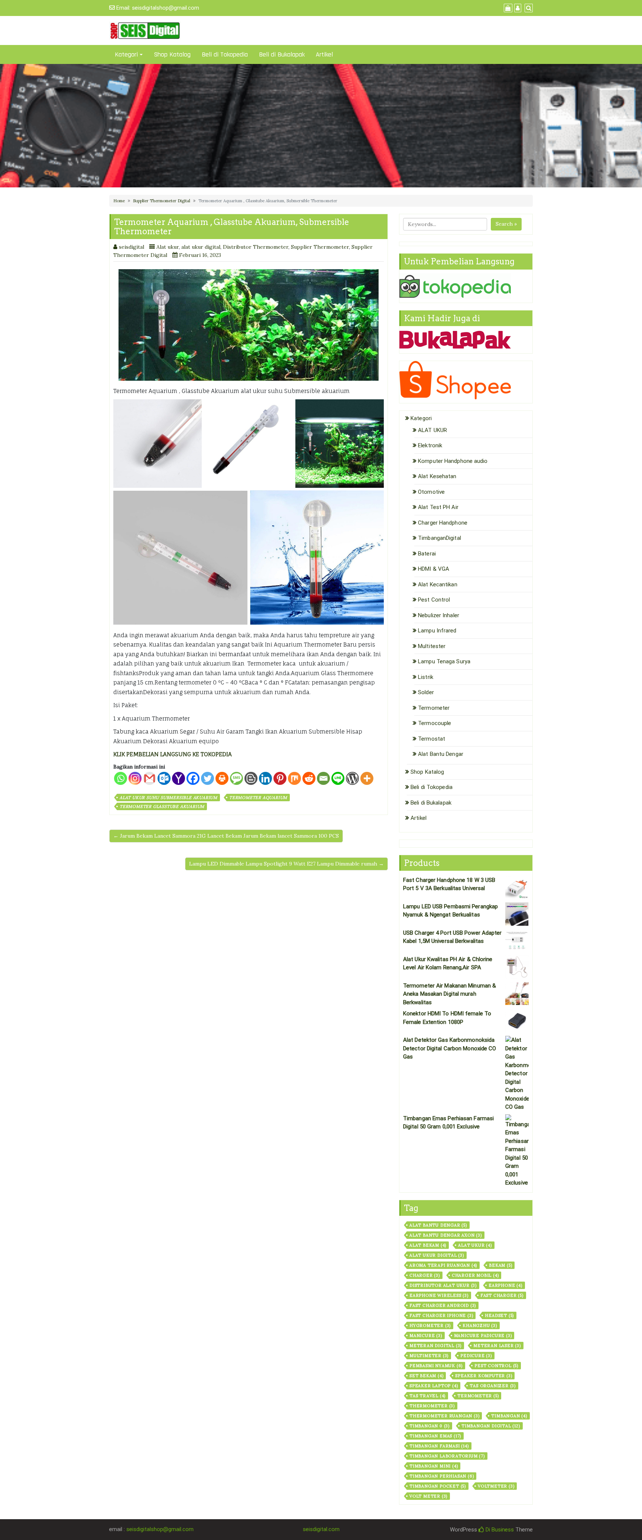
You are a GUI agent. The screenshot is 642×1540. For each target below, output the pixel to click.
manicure (425, 1335)
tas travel (427, 1395)
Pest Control (434, 599)
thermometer (432, 1405)
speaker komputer (483, 1375)
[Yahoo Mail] (178, 778)
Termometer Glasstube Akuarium (162, 806)
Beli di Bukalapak (282, 54)
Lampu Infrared (437, 630)
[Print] (221, 778)
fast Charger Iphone (441, 1315)
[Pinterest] (279, 778)
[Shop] (507, 8)
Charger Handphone (442, 522)
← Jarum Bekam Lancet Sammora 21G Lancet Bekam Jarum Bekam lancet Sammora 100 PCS (226, 835)
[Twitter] (207, 778)
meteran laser (497, 1345)
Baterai (427, 553)
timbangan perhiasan (441, 1476)
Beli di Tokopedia (225, 54)
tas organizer (493, 1385)
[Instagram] (135, 778)
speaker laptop (433, 1385)
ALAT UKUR (432, 430)
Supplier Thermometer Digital (161, 200)
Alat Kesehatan (437, 476)
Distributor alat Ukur (443, 1285)
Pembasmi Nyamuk (436, 1365)
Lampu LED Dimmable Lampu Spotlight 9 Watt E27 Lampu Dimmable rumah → (286, 863)
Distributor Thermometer (255, 247)
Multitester (431, 646)
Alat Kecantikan (437, 584)
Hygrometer (430, 1325)
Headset (499, 1315)
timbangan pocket (437, 1486)
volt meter (428, 1496)
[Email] (323, 778)
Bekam (500, 1265)
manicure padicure (483, 1335)
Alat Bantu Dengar (440, 754)
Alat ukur (167, 247)
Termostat (431, 738)
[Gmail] (149, 778)
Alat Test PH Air (438, 507)
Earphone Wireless (438, 1295)
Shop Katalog (172, 54)
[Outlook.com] (164, 778)
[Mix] (294, 778)
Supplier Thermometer (320, 247)
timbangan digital (490, 1425)
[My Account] (516, 8)
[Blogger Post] (250, 778)
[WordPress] (352, 778)
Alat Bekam (427, 1245)
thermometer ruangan (444, 1415)
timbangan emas (435, 1435)
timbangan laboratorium (447, 1456)
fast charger (501, 1295)
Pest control (496, 1365)
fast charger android (442, 1305)
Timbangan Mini (433, 1466)
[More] (366, 778)
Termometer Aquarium (258, 797)
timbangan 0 (429, 1425)
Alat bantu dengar (438, 1225)
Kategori (126, 54)
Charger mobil (475, 1275)
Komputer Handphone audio (452, 461)
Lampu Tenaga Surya (444, 661)
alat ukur (475, 1245)
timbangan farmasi (439, 1446)
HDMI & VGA (433, 569)
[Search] (528, 8)
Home (119, 200)
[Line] (337, 778)
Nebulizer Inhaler (438, 615)
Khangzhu (480, 1325)
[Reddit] (308, 778)
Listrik (425, 677)
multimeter (428, 1355)
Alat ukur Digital (436, 1255)
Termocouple (434, 723)
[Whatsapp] (120, 778)
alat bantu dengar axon (445, 1235)
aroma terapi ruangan (443, 1265)
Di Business (499, 1529)
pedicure (476, 1355)
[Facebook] (193, 778)
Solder (426, 692)
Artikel (324, 54)
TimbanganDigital (439, 538)
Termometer (434, 708)
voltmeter (496, 1486)
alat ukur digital (200, 247)
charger (424, 1275)
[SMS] (236, 778)
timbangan (509, 1415)
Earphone (505, 1285)
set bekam (426, 1375)
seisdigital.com (321, 1529)
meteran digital (435, 1345)
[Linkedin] (265, 778)
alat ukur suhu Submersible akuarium (168, 797)
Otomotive (431, 492)
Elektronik (430, 445)
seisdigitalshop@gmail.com (165, 7)
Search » (506, 223)
